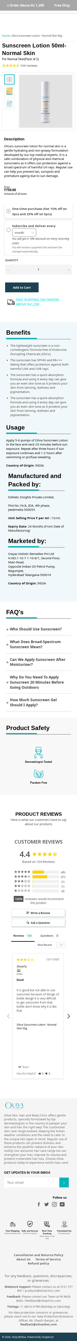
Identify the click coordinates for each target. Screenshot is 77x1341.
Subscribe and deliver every (34, 226)
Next (69, 1014)
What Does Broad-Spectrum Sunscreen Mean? (35, 644)
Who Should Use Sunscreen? (36, 629)
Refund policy (38, 1263)
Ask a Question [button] (40, 923)
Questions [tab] (46, 935)
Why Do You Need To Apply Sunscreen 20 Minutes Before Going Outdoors (37, 682)
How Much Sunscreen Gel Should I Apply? (33, 702)
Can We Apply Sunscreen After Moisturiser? (38, 662)
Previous (8, 1014)
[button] (41, 1073)
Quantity (11, 260)
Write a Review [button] (40, 913)
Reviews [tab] (18, 935)
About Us (23, 1259)
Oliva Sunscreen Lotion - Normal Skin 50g (36, 1026)
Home (6, 35)
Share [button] (25, 1067)
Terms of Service (48, 1259)
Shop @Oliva (19, 1337)
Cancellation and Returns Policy (38, 1255)
